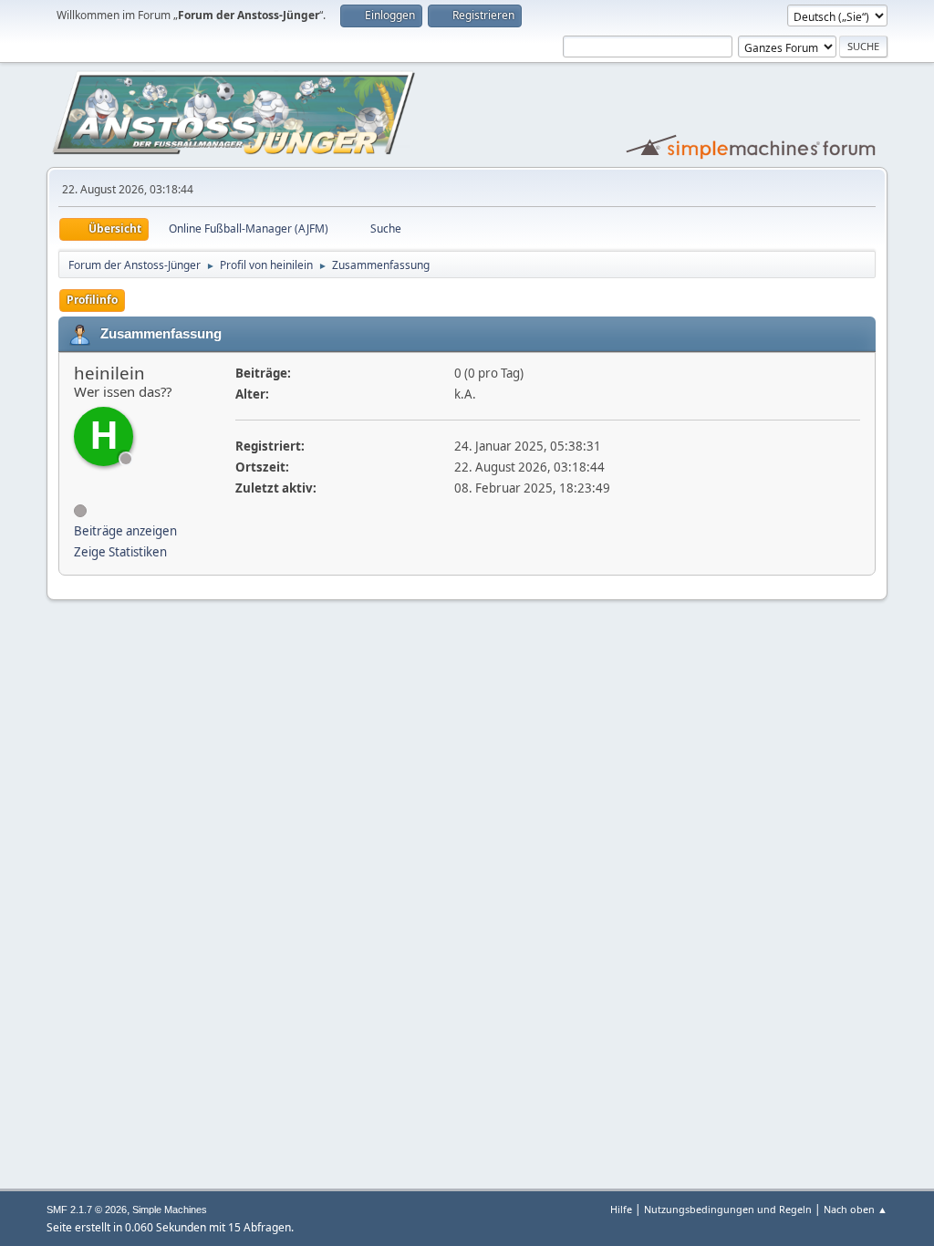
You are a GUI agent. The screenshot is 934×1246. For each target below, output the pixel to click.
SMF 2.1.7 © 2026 (87, 1209)
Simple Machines (169, 1209)
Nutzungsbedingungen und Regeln (728, 1209)
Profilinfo (92, 299)
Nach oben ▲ (855, 1209)
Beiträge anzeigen (125, 531)
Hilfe (621, 1209)
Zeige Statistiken (120, 552)
